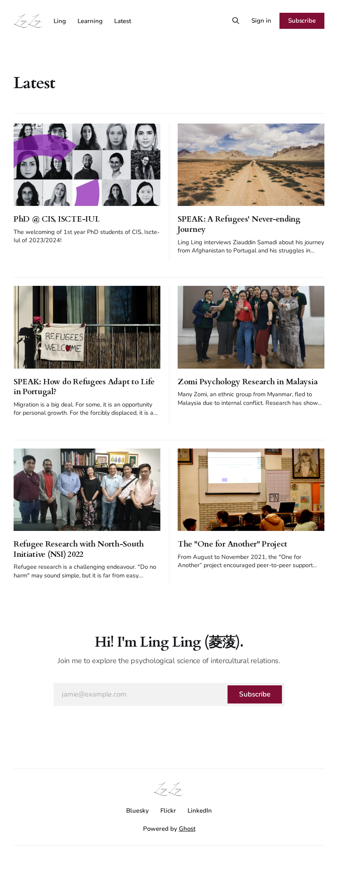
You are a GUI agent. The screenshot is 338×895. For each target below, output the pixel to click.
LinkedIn (200, 810)
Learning (90, 21)
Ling (60, 21)
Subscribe (302, 20)
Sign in (261, 20)
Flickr (168, 810)
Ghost (187, 829)
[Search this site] (235, 20)
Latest (122, 21)
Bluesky (137, 810)
